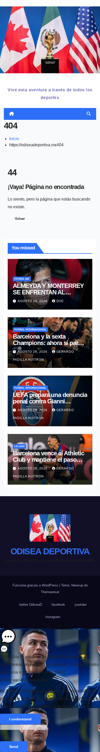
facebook (58, 604)
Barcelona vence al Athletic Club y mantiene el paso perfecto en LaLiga (48, 459)
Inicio (14, 139)
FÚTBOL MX (21, 278)
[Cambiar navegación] (51, 114)
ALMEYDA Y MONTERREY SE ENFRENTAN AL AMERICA (48, 292)
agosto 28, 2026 (33, 301)
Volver (20, 219)
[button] (89, 114)
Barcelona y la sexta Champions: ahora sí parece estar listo (50, 343)
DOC (60, 301)
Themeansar (50, 592)
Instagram (52, 617)
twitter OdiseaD (30, 604)
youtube (80, 604)
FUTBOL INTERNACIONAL (30, 329)
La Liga (19, 446)
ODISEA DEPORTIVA (50, 79)
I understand (20, 719)
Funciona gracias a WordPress (36, 585)
